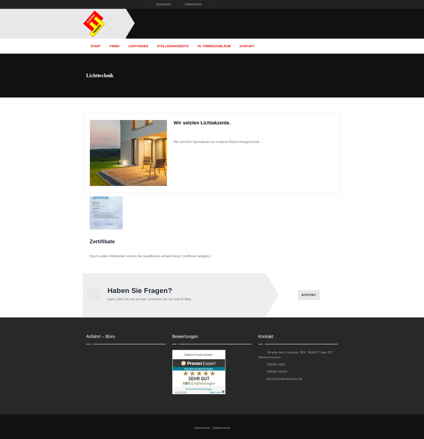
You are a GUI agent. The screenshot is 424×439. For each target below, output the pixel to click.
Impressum (163, 4)
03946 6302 (276, 364)
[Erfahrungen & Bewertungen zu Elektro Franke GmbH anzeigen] (198, 352)
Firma (114, 46)
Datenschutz (193, 4)
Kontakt (247, 46)
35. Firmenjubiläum (214, 46)
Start (96, 46)
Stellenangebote (173, 46)
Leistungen (138, 46)
